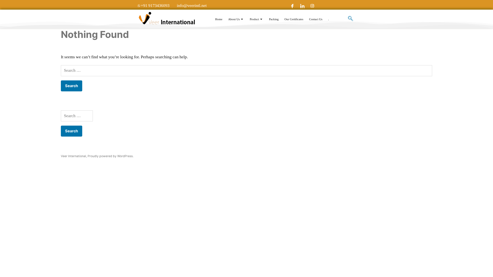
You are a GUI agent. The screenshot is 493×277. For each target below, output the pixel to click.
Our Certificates (293, 19)
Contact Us (315, 19)
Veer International (73, 156)
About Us (234, 19)
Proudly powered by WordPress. (110, 156)
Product (254, 19)
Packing (274, 19)
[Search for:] (246, 70)
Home (218, 19)
